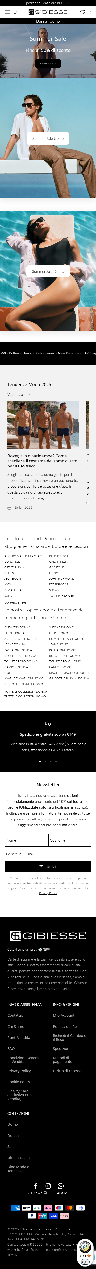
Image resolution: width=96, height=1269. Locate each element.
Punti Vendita (18, 1037)
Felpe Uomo (58, 633)
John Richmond (61, 578)
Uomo (55, 21)
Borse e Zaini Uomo (64, 655)
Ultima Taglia (18, 1157)
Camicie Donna (16, 667)
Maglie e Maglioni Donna (69, 672)
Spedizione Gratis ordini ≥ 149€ (48, 3)
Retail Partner (31, 1250)
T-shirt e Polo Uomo (65, 661)
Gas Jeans (56, 567)
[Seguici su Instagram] (48, 1186)
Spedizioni (61, 1048)
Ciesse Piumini (14, 567)
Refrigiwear (58, 584)
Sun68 (54, 590)
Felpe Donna (14, 633)
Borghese (12, 561)
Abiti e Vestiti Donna (20, 638)
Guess (9, 573)
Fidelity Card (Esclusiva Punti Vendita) (20, 1095)
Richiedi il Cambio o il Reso (69, 1037)
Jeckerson (12, 578)
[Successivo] (94, 3)
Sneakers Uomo (61, 627)
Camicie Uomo (60, 667)
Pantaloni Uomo (62, 650)
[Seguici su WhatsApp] (60, 1186)
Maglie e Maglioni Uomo (24, 678)
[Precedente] (1, 3)
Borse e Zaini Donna (20, 655)
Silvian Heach (15, 590)
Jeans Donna (14, 644)
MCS (7, 584)
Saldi (11, 1146)
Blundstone (59, 556)
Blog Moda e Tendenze (18, 1169)
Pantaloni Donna (18, 650)
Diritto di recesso (67, 1070)
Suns (8, 595)
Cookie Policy (18, 1081)
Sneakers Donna (17, 627)
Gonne (9, 672)
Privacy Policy (48, 893)
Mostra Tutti (15, 603)
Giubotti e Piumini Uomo (23, 684)
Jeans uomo (58, 644)
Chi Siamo (15, 1026)
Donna (41, 21)
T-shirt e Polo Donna (21, 661)
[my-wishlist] (82, 12)
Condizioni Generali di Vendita (24, 1060)
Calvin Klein (58, 561)
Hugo (53, 573)
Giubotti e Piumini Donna (69, 678)
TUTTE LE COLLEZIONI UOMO (25, 696)
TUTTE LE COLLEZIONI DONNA (25, 691)
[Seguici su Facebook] (35, 1186)
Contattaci (15, 1015)
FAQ (11, 1048)
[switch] (85, 1262)
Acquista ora (48, 63)
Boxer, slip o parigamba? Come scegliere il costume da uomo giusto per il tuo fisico (42, 461)
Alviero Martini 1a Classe (24, 556)
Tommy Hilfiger (61, 595)
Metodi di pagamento (62, 1060)
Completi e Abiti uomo (67, 638)
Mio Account (63, 1015)
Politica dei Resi (66, 1026)
